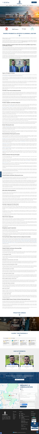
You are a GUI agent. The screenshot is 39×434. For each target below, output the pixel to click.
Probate (3, 47)
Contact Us (34, 2)
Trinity (24, 239)
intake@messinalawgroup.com (25, 416)
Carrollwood (22, 239)
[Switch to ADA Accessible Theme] (1, 433)
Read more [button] (4, 345)
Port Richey (31, 239)
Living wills (3, 150)
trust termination (28, 160)
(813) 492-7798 (6, 2)
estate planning (7, 126)
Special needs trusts (5, 162)
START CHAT (34, 428)
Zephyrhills (35, 239)
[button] (36, 342)
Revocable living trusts (5, 138)
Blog (27, 5)
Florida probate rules (6, 75)
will (29, 48)
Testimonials (24, 5)
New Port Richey (28, 239)
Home (7, 5)
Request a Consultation (10, 19)
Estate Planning (14, 414)
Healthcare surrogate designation (6, 147)
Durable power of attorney (5, 143)
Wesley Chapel (18, 239)
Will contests (4, 107)
